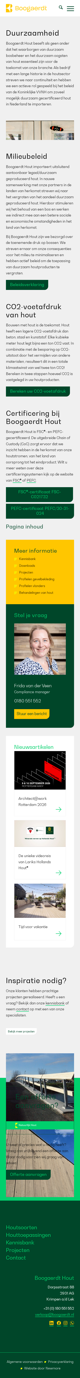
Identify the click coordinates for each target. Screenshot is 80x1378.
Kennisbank (27, 559)
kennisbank (55, 1003)
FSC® (17, 480)
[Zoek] (59, 8)
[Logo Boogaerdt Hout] (33, 8)
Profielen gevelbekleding (36, 579)
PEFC (31, 480)
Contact (16, 1257)
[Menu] (68, 8)
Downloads (27, 565)
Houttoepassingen (28, 1235)
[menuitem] (59, 8)
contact (22, 1009)
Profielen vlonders (32, 586)
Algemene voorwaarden (25, 1362)
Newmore (53, 1368)
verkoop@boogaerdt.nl (54, 1314)
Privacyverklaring (60, 1362)
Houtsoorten (21, 1227)
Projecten (26, 572)
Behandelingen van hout (36, 592)
